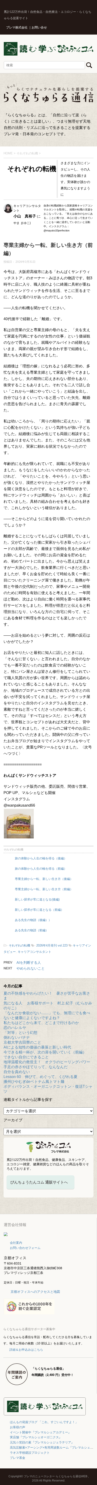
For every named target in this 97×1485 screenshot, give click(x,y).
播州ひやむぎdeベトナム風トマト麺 (34, 1082)
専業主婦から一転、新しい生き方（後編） (44, 879)
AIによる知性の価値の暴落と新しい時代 (37, 1047)
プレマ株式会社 (17, 27)
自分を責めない (17, 1072)
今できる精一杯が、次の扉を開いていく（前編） (45, 1052)
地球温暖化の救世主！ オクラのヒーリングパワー (47, 1062)
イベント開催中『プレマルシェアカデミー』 (40, 1432)
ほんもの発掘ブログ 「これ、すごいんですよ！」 (44, 1422)
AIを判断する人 (28, 962)
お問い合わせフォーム (25, 1248)
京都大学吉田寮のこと (22, 1042)
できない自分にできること (26, 1057)
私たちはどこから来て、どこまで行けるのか (41, 1023)
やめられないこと (30, 968)
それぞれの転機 (13, 849)
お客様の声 (17, 1427)
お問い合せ (39, 27)
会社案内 (16, 1242)
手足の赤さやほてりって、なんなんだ (36, 1067)
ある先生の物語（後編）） (33, 920)
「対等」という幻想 (20, 1033)
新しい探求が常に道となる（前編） (39, 909)
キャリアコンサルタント (34, 951)
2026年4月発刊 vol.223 (52, 945)
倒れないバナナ (17, 1037)
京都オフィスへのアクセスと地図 (35, 1292)
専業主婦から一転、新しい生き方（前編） (44, 889)
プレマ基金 (17, 1458)
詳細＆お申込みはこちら (26, 1349)
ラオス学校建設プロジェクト (30, 1452)
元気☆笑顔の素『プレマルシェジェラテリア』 (42, 1442)
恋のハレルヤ (15, 1028)
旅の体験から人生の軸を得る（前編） (41, 868)
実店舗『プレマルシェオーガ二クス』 (36, 1437)
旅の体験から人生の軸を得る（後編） (41, 858)
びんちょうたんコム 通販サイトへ (39, 1182)
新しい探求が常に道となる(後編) (37, 899)
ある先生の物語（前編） (31, 930)
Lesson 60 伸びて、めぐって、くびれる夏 (40, 1077)
